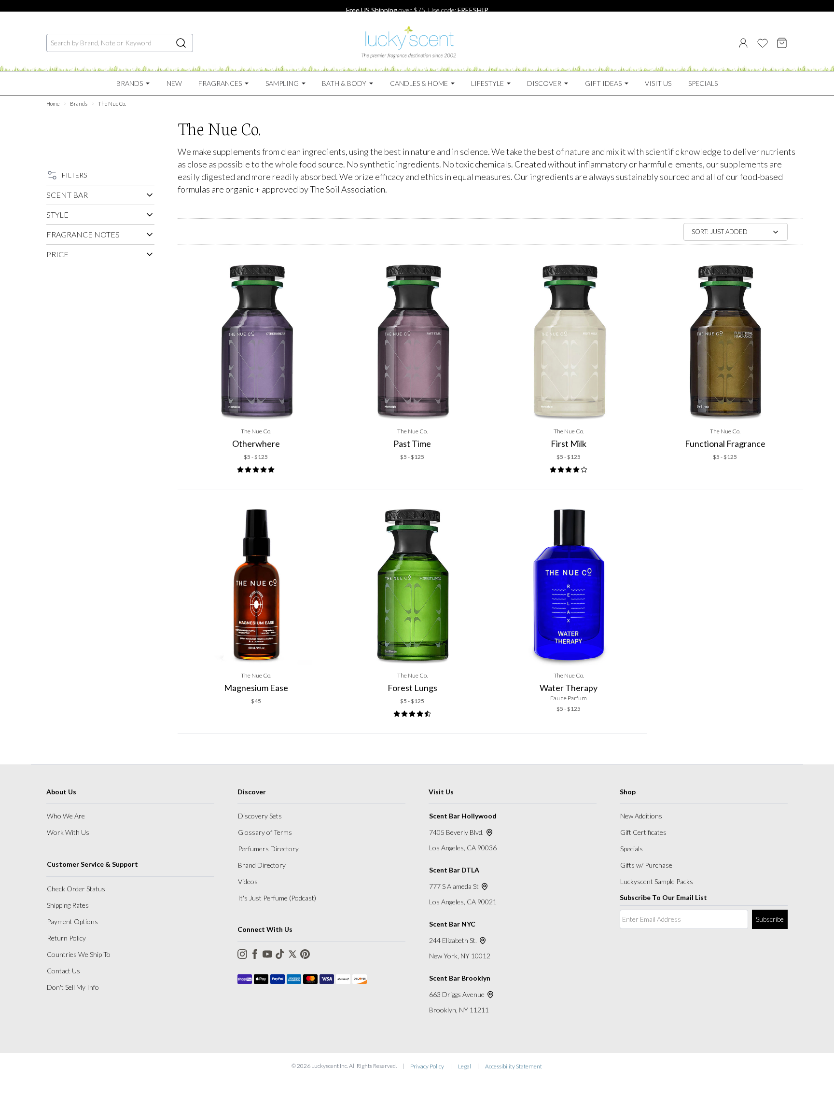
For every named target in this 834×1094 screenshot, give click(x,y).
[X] (292, 954)
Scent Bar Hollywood (463, 816)
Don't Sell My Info (73, 987)
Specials (631, 849)
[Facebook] (255, 954)
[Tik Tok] (280, 954)
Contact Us (63, 971)
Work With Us (68, 832)
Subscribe (770, 919)
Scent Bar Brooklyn (459, 978)
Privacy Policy (427, 1066)
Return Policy (66, 938)
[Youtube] (267, 954)
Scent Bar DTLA (454, 870)
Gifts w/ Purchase (646, 865)
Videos (248, 881)
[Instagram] (242, 954)
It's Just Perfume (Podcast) (277, 898)
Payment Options (72, 921)
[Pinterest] (305, 954)
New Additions (641, 816)
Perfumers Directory (268, 849)
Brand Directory (262, 865)
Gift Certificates (643, 832)
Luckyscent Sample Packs (656, 881)
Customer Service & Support (92, 864)
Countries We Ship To (79, 954)
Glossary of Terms (265, 832)
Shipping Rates (68, 905)
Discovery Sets (260, 816)
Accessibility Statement (513, 1066)
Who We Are (66, 816)
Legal (464, 1066)
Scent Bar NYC (452, 924)
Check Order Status (76, 889)
